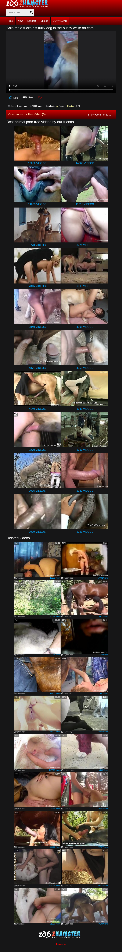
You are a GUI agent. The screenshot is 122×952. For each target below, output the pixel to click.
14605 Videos (37, 204)
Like (15, 98)
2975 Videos (37, 490)
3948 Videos (84, 408)
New (20, 21)
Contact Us (61, 944)
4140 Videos (37, 408)
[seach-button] (31, 12)
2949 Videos (84, 490)
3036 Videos (84, 449)
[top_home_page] (28, 3)
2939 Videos (37, 531)
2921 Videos (84, 531)
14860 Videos (85, 163)
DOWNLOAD (60, 21)
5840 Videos (37, 326)
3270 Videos (37, 449)
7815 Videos (37, 286)
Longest (31, 21)
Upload (44, 21)
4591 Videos (84, 326)
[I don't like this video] (40, 97)
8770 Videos (37, 245)
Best (10, 21)
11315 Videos (85, 204)
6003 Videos (84, 286)
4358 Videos (84, 367)
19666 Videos (37, 163)
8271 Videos (84, 245)
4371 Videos (37, 367)
